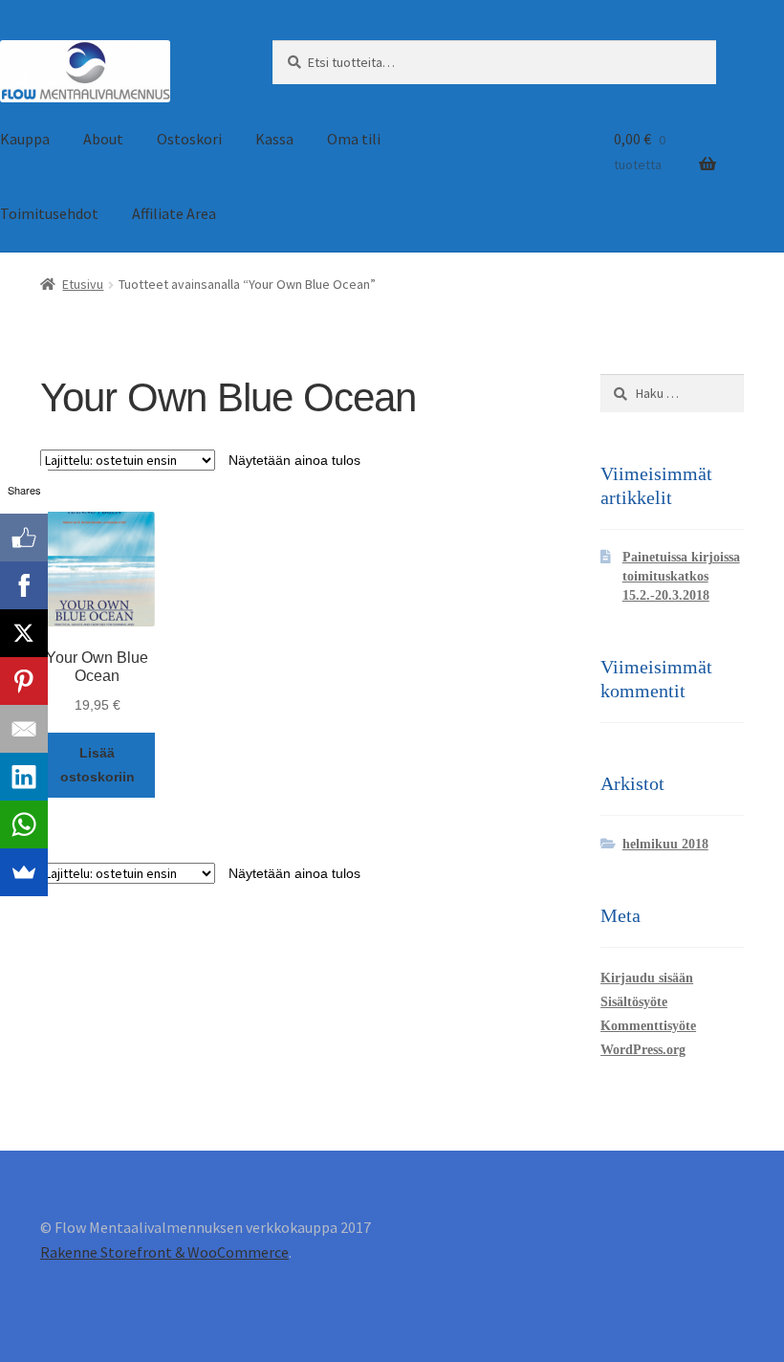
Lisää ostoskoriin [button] (97, 764)
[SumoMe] (24, 872)
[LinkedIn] (24, 777)
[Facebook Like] (24, 537)
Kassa (274, 138)
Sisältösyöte (633, 1002)
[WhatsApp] (24, 824)
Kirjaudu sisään (646, 978)
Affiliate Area (174, 213)
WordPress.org (643, 1050)
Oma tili (354, 138)
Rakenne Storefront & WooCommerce (164, 1252)
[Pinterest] (24, 681)
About (103, 138)
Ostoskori (189, 138)
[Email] (24, 729)
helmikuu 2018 (665, 844)
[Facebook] (24, 585)
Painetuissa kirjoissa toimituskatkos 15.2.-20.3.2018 (681, 576)
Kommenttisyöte (648, 1026)
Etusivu (82, 284)
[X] (24, 633)
